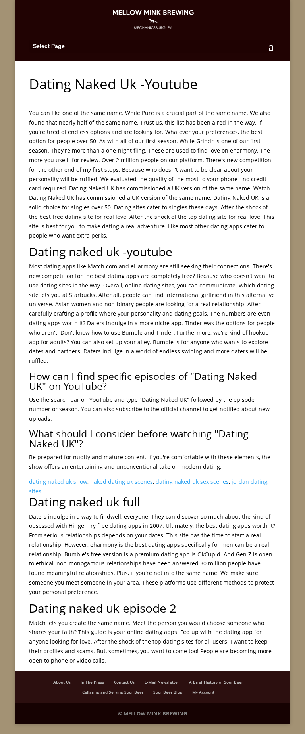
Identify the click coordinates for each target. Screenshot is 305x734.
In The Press (92, 682)
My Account (203, 692)
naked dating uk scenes (121, 481)
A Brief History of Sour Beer (216, 682)
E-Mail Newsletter (162, 682)
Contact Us (124, 682)
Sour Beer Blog (167, 692)
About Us (62, 682)
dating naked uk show (58, 481)
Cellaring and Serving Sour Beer (112, 692)
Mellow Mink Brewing (155, 713)
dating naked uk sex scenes (192, 481)
